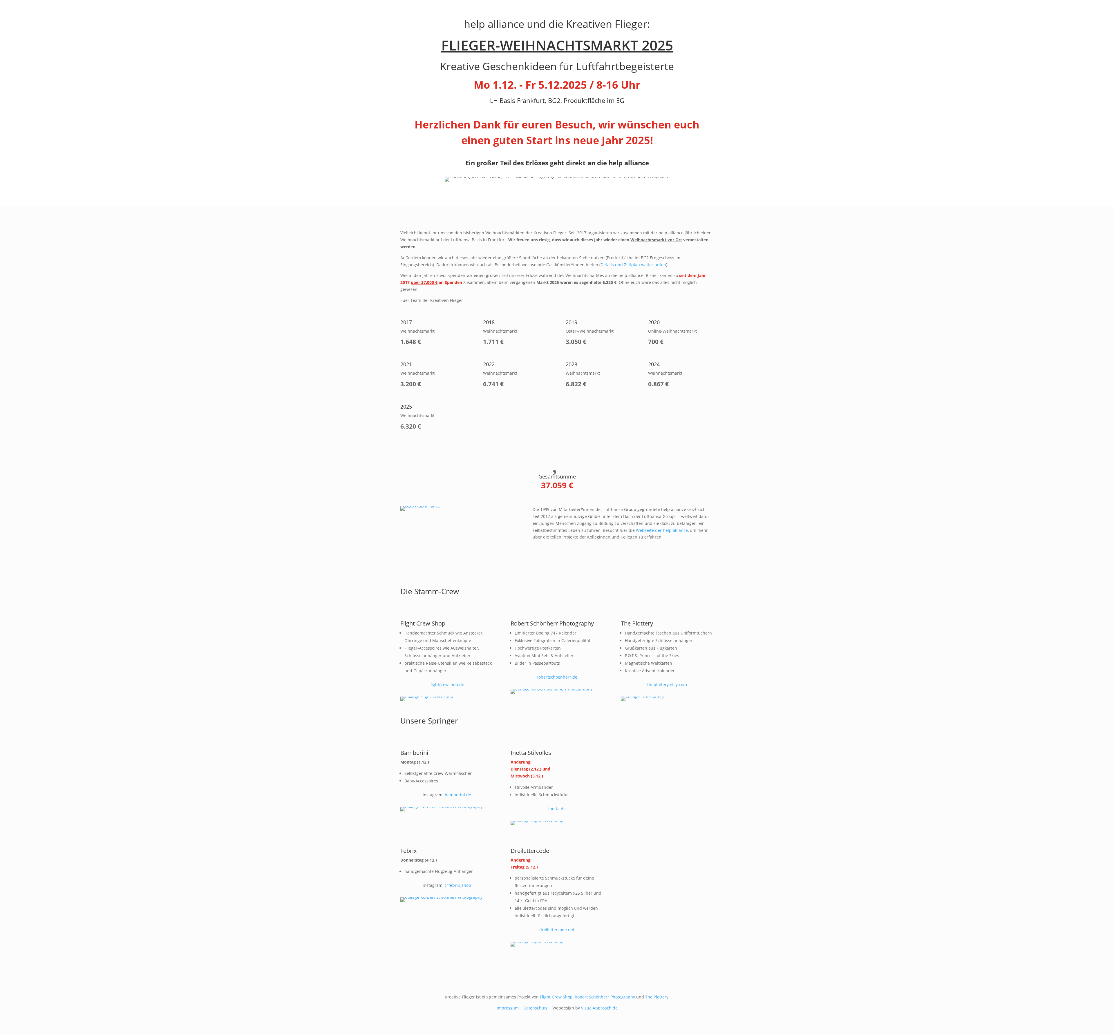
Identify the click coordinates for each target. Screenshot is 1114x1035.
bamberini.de (458, 794)
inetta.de (557, 808)
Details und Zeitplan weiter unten (633, 264)
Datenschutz (535, 1008)
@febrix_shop (458, 885)
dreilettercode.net (556, 929)
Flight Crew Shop (556, 997)
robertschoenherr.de (557, 677)
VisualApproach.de (599, 1008)
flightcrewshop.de (446, 684)
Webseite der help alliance (662, 530)
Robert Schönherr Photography (605, 997)
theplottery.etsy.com (667, 684)
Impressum (508, 1008)
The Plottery (656, 997)
